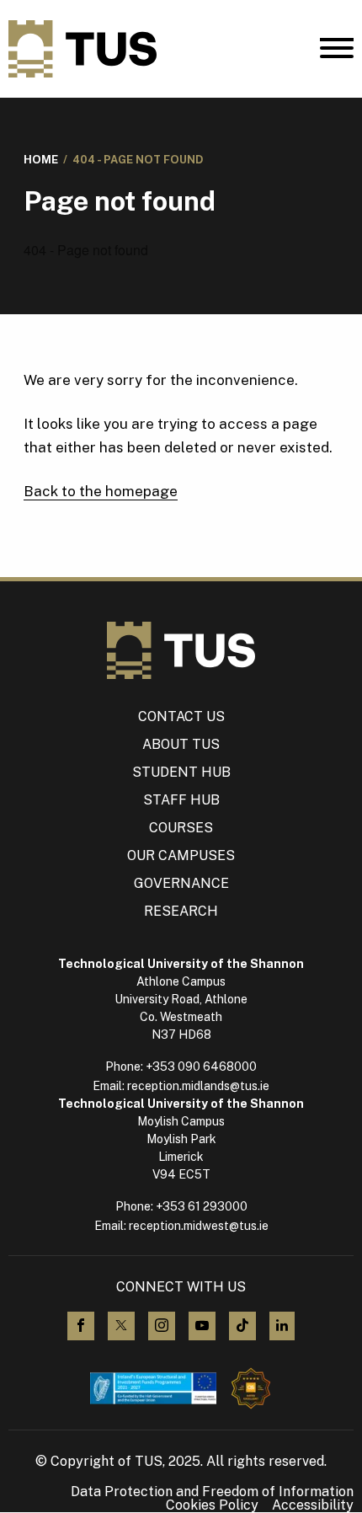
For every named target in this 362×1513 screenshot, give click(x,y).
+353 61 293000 (202, 1206)
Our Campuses (181, 855)
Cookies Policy (212, 1505)
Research (181, 911)
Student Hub (181, 772)
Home (41, 159)
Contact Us (181, 716)
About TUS (181, 744)
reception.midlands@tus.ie (198, 1086)
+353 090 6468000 (201, 1066)
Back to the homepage (101, 491)
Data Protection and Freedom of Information (212, 1492)
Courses (181, 828)
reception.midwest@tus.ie (199, 1225)
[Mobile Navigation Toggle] (337, 52)
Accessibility (313, 1505)
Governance (181, 883)
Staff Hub (181, 800)
